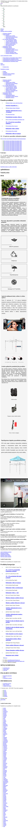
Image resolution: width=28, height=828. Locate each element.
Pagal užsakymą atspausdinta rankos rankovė (12, 57)
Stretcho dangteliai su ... (12, 105)
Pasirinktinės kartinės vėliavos (12, 49)
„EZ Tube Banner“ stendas (11, 40)
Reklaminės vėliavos (7, 46)
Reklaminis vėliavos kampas (13, 133)
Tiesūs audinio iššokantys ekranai (15, 645)
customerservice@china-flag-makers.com (15, 661)
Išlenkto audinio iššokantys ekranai (15, 603)
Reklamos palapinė (4, 553)
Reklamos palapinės (7, 33)
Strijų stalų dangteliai (10, 38)
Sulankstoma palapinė (5, 554)
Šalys (2, 3)
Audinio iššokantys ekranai (11, 41)
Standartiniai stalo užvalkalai (11, 37)
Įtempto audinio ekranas (11, 44)
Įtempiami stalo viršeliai (12, 655)
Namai (2, 30)
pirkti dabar (14, 166)
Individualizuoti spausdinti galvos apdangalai (12, 60)
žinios (2, 63)
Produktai (5, 72)
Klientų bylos (6, 66)
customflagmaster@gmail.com (13, 660)
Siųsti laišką (3, 699)
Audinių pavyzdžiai (7, 685)
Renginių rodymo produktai (6, 31)
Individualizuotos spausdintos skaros (10, 61)
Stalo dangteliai (6, 34)
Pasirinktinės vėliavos (7, 47)
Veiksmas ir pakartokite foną (11, 42)
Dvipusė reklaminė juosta (11, 52)
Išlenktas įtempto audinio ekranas (15, 597)
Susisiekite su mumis (5, 69)
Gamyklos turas (6, 667)
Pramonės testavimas (7, 675)
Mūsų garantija (6, 684)
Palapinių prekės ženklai (5, 555)
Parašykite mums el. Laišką (6, 166)
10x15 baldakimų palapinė (6, 552)
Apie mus (2, 64)
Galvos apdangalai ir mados (6, 55)
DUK (4, 677)
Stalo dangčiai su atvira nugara (14, 633)
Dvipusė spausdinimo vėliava (12, 53)
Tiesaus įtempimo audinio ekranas (15, 650)
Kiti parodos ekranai (10, 45)
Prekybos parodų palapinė (6, 556)
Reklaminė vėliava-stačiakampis (14, 587)
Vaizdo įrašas (6, 669)
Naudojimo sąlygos (7, 683)
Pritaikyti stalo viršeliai (10, 35)
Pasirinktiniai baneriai (10, 48)
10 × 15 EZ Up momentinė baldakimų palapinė (13, 570)
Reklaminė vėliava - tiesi (12, 592)
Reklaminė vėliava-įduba (12, 128)
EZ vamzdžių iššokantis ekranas (9, 39)
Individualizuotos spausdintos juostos (10, 59)
